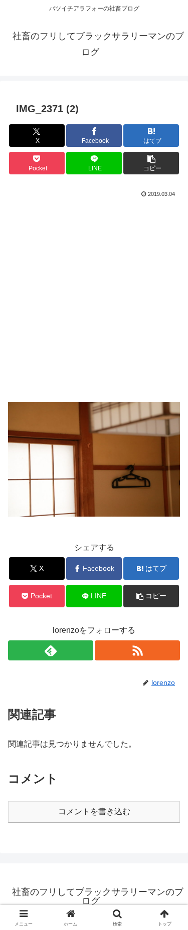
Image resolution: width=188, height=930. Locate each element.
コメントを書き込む (94, 811)
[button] (151, 163)
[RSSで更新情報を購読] (137, 650)
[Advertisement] (94, 300)
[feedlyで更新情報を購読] (50, 650)
